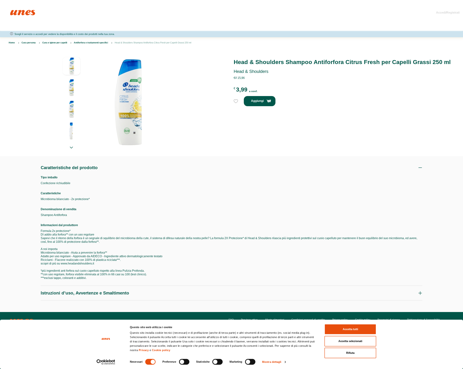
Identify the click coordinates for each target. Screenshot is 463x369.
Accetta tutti (350, 329)
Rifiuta (350, 352)
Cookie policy (161, 350)
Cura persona (29, 42)
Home (14, 11)
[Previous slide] (71, 54)
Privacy (144, 350)
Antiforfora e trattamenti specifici (91, 42)
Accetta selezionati (350, 341)
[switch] (184, 362)
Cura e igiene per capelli (54, 42)
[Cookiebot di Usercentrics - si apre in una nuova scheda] (106, 362)
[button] (71, 68)
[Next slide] (71, 147)
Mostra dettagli (271, 361)
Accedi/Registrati (448, 12)
